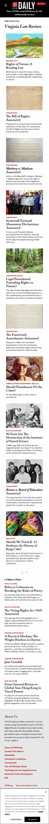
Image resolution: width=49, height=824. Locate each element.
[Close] (46, 792)
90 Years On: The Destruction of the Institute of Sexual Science (24, 438)
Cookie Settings (16, 819)
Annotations (11, 113)
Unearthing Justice (14, 275)
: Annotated (19, 170)
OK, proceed (32, 819)
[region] (24, 806)
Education (10, 538)
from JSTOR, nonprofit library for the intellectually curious (24, 12)
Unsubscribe (11, 762)
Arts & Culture (11, 583)
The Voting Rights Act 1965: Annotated (23, 612)
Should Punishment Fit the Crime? (24, 389)
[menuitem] (41, 3)
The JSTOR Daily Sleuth (16, 766)
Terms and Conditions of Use (26, 785)
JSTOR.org (8, 785)
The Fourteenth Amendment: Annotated (22, 337)
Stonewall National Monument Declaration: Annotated (22, 224)
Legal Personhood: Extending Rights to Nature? (19, 283)
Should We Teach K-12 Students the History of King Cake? (21, 546)
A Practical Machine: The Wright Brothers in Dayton (23, 638)
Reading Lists (11, 60)
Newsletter (41, 3)
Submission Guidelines (15, 758)
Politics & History (13, 430)
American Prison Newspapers (19, 773)
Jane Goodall (13, 662)
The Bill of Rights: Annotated (18, 118)
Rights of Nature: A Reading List (19, 66)
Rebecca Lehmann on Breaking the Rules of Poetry (23, 589)
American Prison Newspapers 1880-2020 (22, 383)
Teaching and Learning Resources (20, 770)
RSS (6, 777)
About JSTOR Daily (13, 747)
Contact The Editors (14, 751)
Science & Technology (14, 633)
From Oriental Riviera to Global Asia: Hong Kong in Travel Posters (23, 688)
